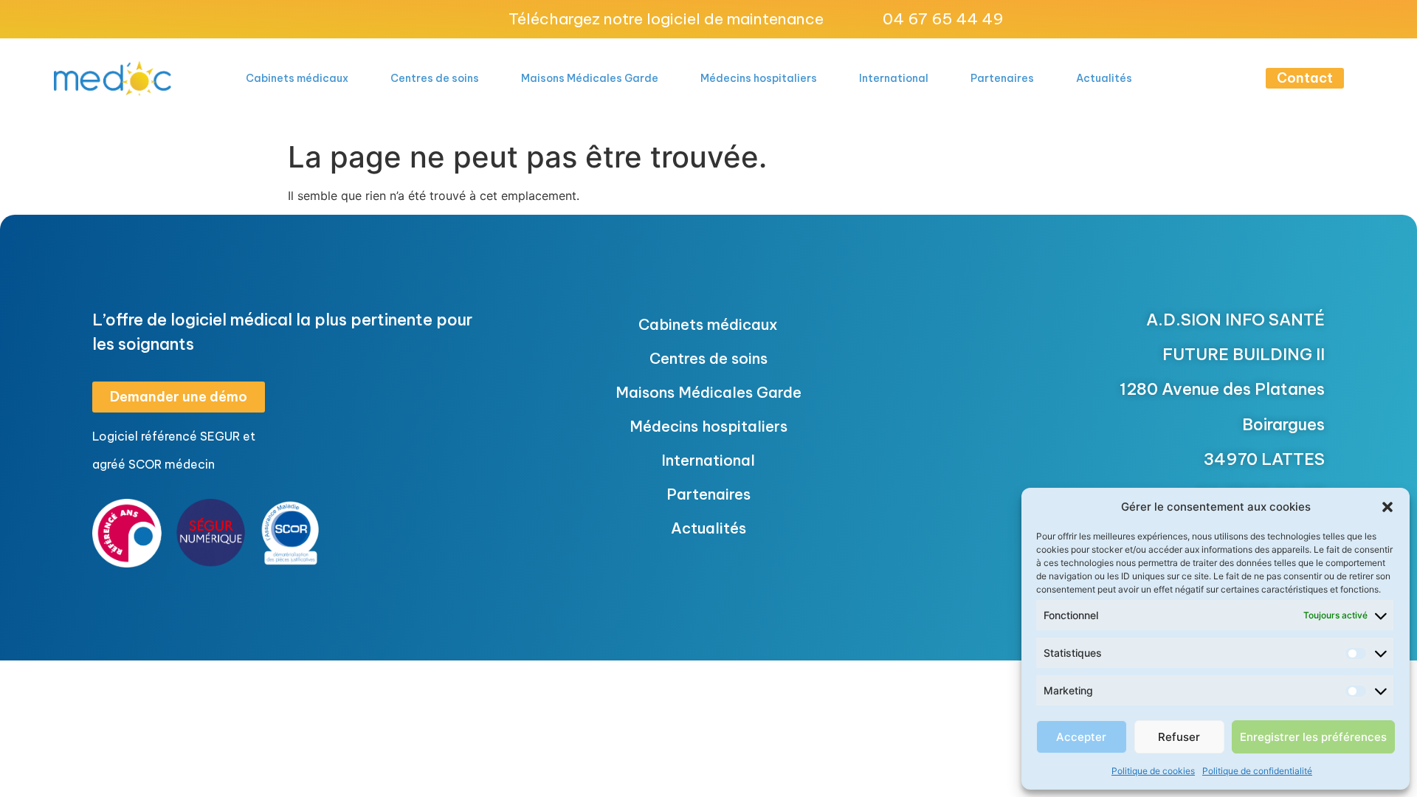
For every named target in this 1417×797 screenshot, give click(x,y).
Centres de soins (434, 78)
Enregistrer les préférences (1313, 737)
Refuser (1179, 737)
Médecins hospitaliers (758, 78)
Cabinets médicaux (297, 78)
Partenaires (1002, 78)
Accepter (1081, 737)
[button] (1387, 507)
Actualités (1104, 78)
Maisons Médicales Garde (589, 78)
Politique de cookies (1153, 770)
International (893, 78)
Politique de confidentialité (1257, 770)
